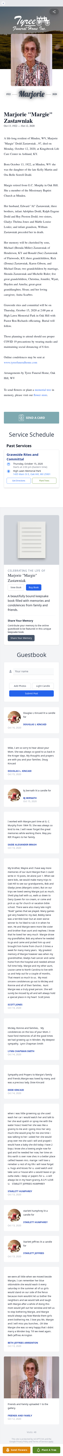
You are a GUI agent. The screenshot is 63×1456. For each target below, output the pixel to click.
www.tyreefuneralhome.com (20, 362)
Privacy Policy (22, 1441)
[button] (31, 1377)
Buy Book (34, 587)
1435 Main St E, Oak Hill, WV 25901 (32, 474)
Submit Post (31, 693)
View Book (15, 587)
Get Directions (18, 480)
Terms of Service (40, 1441)
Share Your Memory (21, 638)
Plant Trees (44, 480)
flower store (40, 395)
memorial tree (43, 390)
